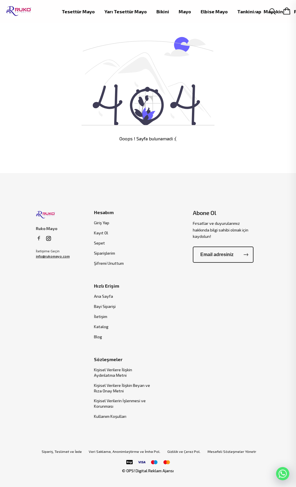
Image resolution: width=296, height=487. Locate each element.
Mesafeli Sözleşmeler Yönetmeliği (236, 451)
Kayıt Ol (101, 232)
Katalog (101, 326)
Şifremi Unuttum (109, 263)
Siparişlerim (104, 253)
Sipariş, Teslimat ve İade (62, 451)
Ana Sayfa (103, 296)
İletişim (100, 316)
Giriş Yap (101, 222)
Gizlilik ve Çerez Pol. (184, 451)
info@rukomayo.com (53, 256)
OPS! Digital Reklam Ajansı (150, 470)
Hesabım (104, 212)
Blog (98, 336)
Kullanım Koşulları (110, 416)
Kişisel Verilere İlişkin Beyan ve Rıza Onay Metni (122, 388)
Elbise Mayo (214, 11)
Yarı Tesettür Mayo (125, 11)
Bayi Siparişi (105, 306)
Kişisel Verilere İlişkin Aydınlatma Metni (113, 372)
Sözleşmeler (108, 359)
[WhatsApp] (283, 474)
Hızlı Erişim (106, 285)
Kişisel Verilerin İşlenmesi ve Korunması (120, 403)
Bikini (162, 11)
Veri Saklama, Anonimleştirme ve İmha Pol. (124, 451)
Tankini (245, 11)
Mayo (185, 11)
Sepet (99, 242)
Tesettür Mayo (78, 11)
